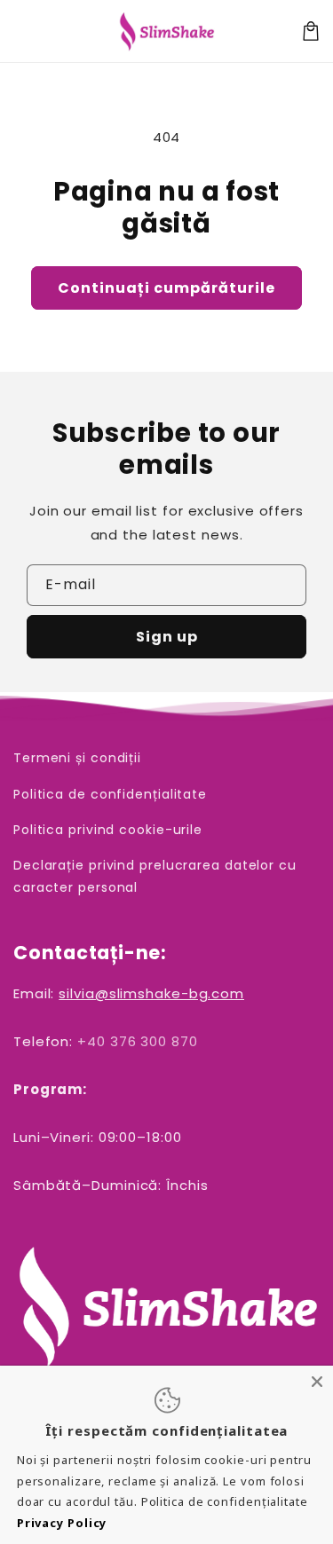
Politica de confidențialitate (110, 794)
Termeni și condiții (77, 758)
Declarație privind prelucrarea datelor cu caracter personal (155, 876)
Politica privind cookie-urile (107, 830)
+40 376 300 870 (137, 1041)
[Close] (317, 1381)
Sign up (167, 636)
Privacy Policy (62, 1523)
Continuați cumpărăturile (166, 288)
